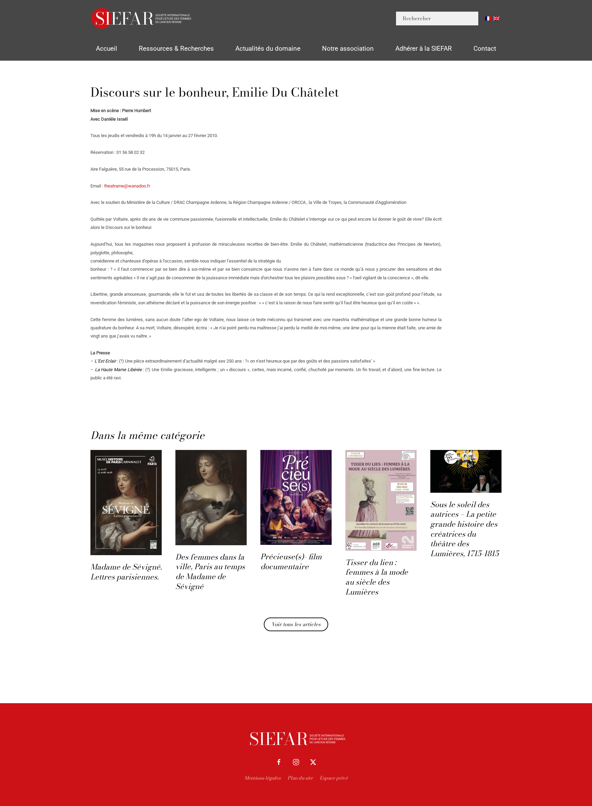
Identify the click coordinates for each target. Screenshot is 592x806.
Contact (484, 48)
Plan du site (300, 778)
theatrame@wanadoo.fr (127, 185)
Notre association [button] (348, 48)
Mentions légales (262, 778)
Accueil (106, 48)
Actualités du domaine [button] (267, 48)
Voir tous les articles (296, 624)
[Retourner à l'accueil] (141, 18)
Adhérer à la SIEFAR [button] (423, 48)
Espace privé (334, 778)
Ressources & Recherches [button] (176, 48)
